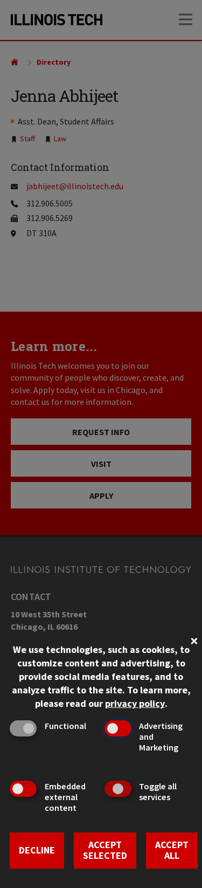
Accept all (172, 850)
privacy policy (135, 703)
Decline (37, 850)
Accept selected (105, 850)
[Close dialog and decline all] (194, 639)
